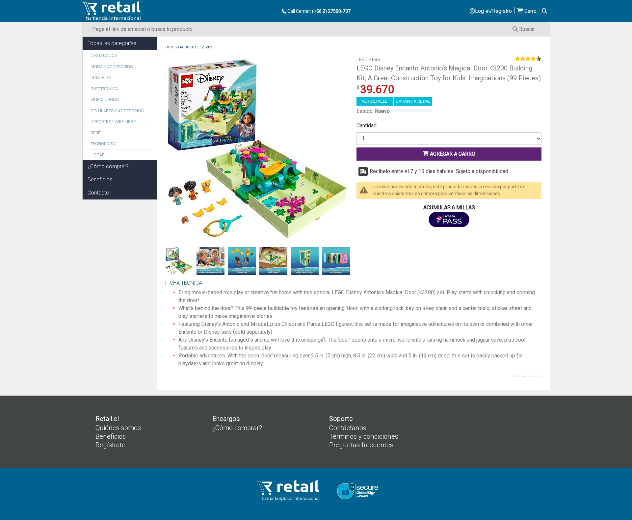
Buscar (526, 29)
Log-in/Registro (493, 11)
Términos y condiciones (363, 436)
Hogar (98, 154)
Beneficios (100, 179)
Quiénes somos (118, 428)
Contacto (98, 193)
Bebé (95, 132)
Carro (530, 11)
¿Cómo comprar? (108, 166)
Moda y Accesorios (112, 66)
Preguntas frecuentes (361, 445)
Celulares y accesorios (117, 110)
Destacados (104, 55)
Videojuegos (104, 99)
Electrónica (104, 88)
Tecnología (103, 143)
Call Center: (318, 11)
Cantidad (366, 125)
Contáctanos (347, 428)
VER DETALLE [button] (374, 101)
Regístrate (110, 445)
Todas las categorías (112, 43)
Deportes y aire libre (113, 121)
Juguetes (101, 77)
